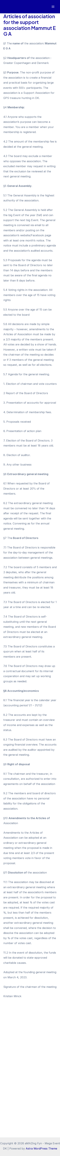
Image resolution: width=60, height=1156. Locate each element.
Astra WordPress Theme (41, 1148)
